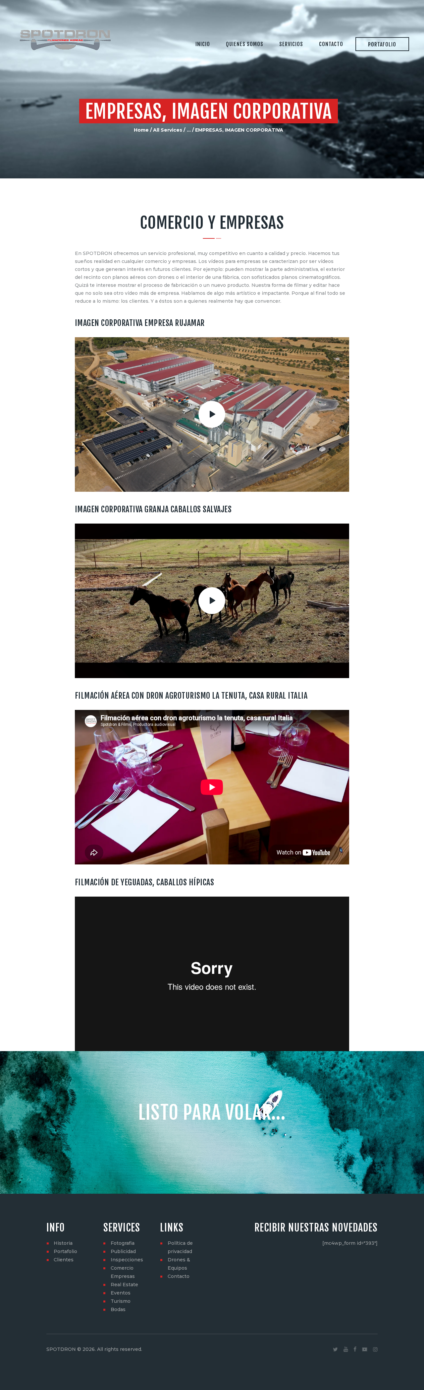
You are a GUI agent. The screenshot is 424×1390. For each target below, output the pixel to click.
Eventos (121, 1293)
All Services (167, 130)
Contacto (178, 1276)
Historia (63, 1243)
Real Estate (124, 1285)
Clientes (64, 1260)
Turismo (121, 1301)
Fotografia (122, 1243)
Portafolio (65, 1251)
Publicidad (123, 1251)
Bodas (118, 1309)
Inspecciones (127, 1260)
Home (141, 130)
